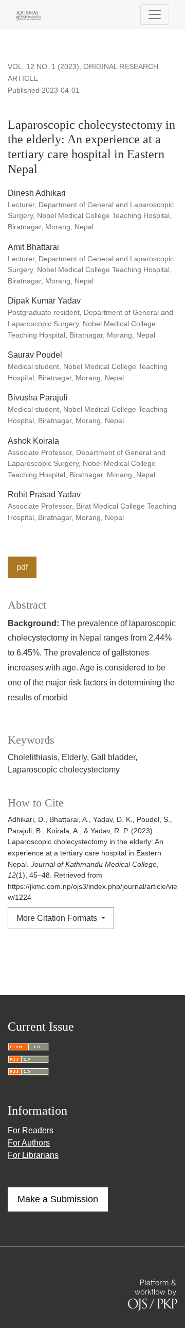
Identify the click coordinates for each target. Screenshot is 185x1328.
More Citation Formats (57, 918)
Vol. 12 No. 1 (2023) (43, 66)
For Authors (29, 1142)
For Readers (30, 1130)
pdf (22, 567)
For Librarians (33, 1155)
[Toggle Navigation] (154, 14)
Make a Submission (57, 1199)
